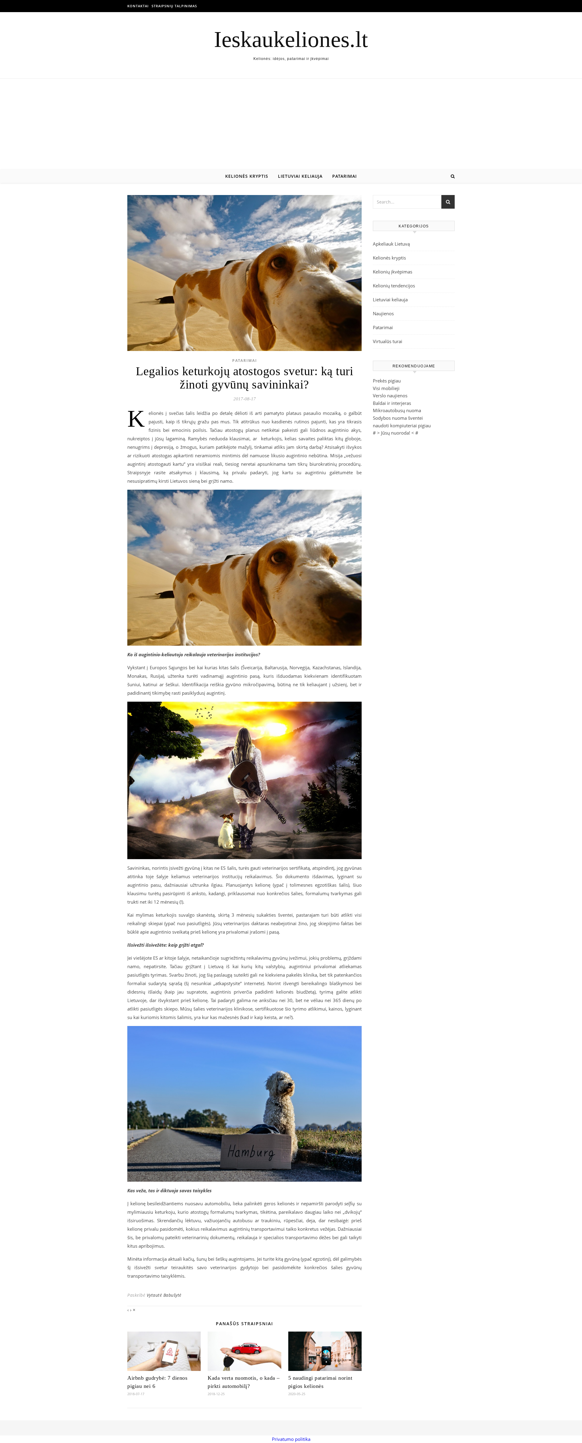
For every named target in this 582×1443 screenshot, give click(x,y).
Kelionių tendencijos (394, 286)
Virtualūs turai (387, 341)
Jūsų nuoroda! (395, 433)
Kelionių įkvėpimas (392, 272)
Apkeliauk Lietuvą (391, 244)
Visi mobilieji (386, 388)
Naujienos (383, 313)
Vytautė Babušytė (164, 1295)
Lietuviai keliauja (300, 176)
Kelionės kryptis (246, 176)
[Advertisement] (291, 124)
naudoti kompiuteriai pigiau (402, 425)
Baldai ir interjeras (392, 403)
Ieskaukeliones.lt (291, 39)
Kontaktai (138, 6)
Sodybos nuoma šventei (398, 418)
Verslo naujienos (390, 395)
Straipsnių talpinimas (174, 6)
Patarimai (344, 176)
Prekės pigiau (387, 381)
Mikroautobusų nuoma (397, 410)
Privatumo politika (291, 1439)
